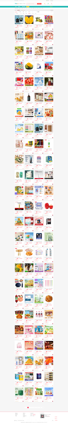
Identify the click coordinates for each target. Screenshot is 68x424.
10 (40, 407)
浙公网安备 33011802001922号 (29, 422)
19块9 (33, 13)
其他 (42, 8)
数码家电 (34, 8)
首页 (15, 6)
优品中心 (21, 420)
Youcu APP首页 (16, 0)
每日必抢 (19, 6)
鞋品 (29, 8)
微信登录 (47, 0)
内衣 (27, 8)
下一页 (43, 407)
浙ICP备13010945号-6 (23, 422)
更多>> (53, 420)
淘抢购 (26, 13)
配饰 (31, 8)
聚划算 (23, 13)
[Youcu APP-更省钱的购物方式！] (20, 4)
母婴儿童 (22, 8)
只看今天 (17, 13)
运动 (39, 8)
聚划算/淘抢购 (23, 6)
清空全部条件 (52, 10)
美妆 (37, 8)
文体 (40, 8)
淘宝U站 (23, 420)
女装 (24, 8)
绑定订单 (51, 6)
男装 (26, 8)
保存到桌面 (51, 0)
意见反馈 (24, 416)
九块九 (28, 6)
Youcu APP (19, 420)
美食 (35, 8)
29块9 (35, 13)
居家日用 (20, 8)
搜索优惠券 (39, 3)
